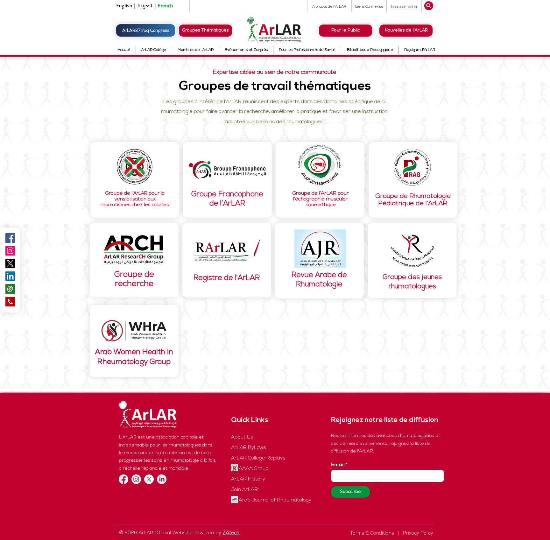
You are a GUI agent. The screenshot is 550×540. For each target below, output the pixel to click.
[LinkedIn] (161, 479)
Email (338, 464)
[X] (149, 479)
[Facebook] (123, 479)
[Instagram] (10, 251)
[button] (404, 7)
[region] (134, 180)
